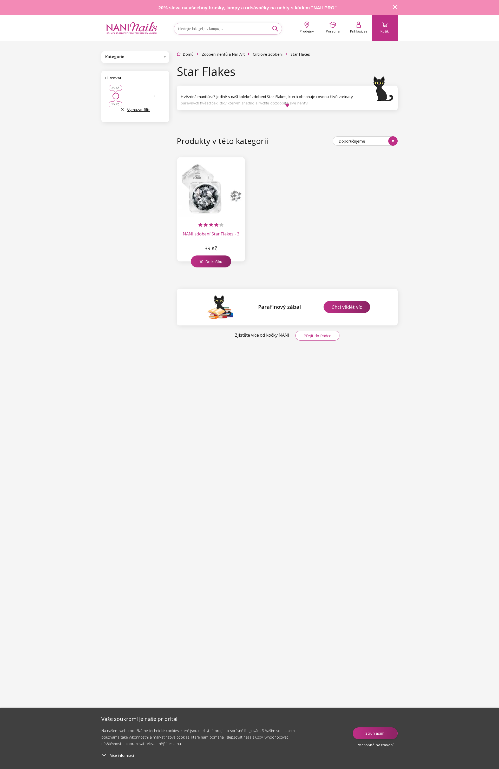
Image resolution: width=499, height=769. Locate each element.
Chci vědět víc (347, 307)
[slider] (116, 96)
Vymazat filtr (138, 109)
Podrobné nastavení (375, 744)
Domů (188, 54)
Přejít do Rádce (317, 335)
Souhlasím (375, 733)
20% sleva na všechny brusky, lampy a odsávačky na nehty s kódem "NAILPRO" (247, 7)
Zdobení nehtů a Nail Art (223, 54)
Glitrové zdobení (268, 54)
